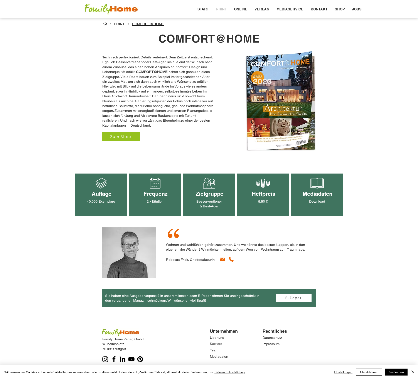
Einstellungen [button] (343, 372)
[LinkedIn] (122, 359)
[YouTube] (131, 359)
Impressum (271, 344)
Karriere (216, 344)
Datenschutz (272, 338)
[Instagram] (105, 359)
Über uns (217, 338)
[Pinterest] (140, 359)
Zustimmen (396, 372)
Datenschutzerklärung (229, 372)
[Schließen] (412, 372)
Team (214, 350)
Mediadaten (219, 356)
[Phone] (231, 259)
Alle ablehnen (369, 372)
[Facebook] (114, 359)
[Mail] (222, 259)
